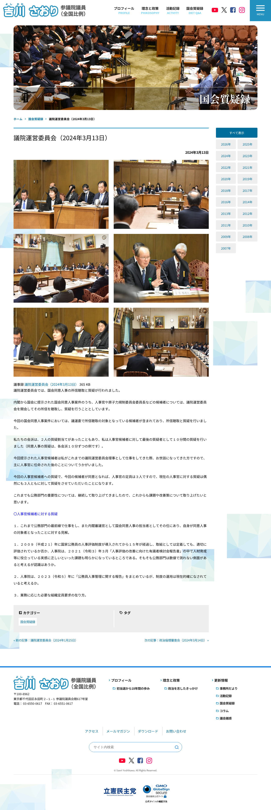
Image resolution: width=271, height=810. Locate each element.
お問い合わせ (176, 731)
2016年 (226, 202)
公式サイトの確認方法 (156, 801)
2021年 (247, 167)
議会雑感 (226, 718)
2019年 (247, 179)
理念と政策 (150, 10)
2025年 (247, 144)
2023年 (247, 156)
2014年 (247, 202)
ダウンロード (148, 731)
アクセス (91, 731)
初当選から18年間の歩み (133, 688)
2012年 (247, 213)
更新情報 (221, 680)
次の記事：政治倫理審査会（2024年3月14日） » (176, 640)
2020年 (226, 179)
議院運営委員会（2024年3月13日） (52, 384)
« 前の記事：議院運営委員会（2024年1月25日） (46, 640)
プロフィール (124, 10)
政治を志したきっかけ (183, 688)
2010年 (247, 225)
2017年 (247, 190)
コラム (224, 710)
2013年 (226, 213)
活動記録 (173, 10)
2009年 (226, 236)
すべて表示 (236, 132)
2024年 (226, 156)
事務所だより (229, 688)
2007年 (226, 248)
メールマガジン (118, 731)
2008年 (247, 236)
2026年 (226, 144)
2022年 (226, 167)
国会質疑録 (194, 10)
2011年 (226, 225)
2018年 (226, 190)
